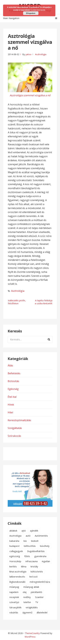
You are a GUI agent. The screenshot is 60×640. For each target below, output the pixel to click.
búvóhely (45, 545)
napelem (13, 592)
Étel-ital (12, 396)
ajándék (34, 530)
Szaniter (39, 597)
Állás (10, 365)
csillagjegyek (16, 551)
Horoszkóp (15, 561)
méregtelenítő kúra (40, 581)
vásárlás (13, 612)
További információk (37, 10)
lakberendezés (17, 576)
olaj (24, 592)
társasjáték (15, 607)
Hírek (11, 404)
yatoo (28, 54)
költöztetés (37, 571)
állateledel (42, 612)
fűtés (27, 556)
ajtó (24, 530)
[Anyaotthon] (30, 505)
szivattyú (14, 602)
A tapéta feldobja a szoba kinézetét (43, 302)
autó (28, 535)
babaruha (14, 540)
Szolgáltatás (15, 428)
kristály (34, 566)
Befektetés (14, 373)
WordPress (30, 636)
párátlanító (36, 592)
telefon (27, 602)
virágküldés (32, 607)
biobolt (34, 540)
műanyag (14, 586)
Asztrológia (40, 54)
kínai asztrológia (17, 571)
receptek (14, 597)
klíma (23, 566)
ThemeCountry (32, 633)
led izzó (33, 576)
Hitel (10, 412)
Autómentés (41, 535)
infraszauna (32, 561)
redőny (27, 597)
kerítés (13, 566)
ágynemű (27, 612)
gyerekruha (40, 556)
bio (25, 540)
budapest (14, 545)
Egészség (13, 389)
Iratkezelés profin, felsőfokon (17, 302)
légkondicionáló (17, 581)
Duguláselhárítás (36, 551)
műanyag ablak (31, 586)
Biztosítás (13, 381)
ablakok (13, 530)
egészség (14, 556)
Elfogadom (30, 13)
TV (36, 602)
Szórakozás (14, 436)
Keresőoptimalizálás (19, 420)
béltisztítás (30, 545)
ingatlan (46, 561)
